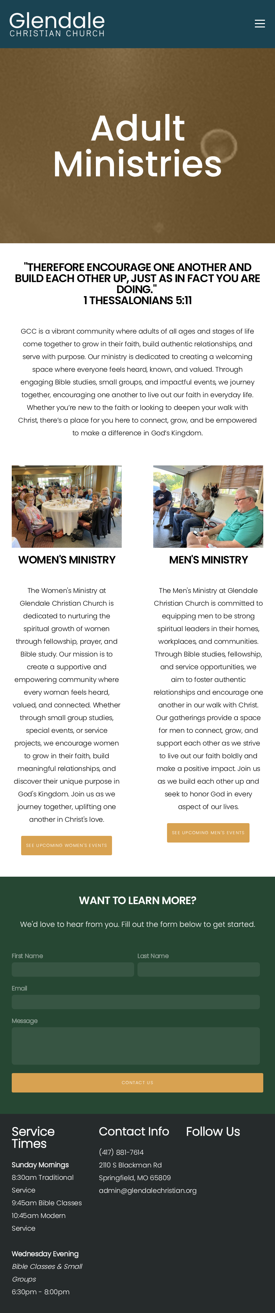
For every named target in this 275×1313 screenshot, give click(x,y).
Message (24, 1021)
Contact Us (137, 1082)
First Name (27, 956)
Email (19, 988)
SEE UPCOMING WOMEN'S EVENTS (66, 845)
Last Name (153, 956)
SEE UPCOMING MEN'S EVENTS (208, 832)
